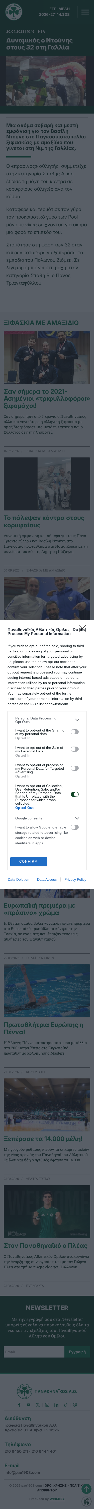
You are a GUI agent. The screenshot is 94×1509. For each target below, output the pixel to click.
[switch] (75, 731)
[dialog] (47, 754)
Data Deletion (18, 879)
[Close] (84, 630)
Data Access (47, 879)
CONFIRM (28, 861)
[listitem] (47, 719)
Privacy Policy (75, 879)
